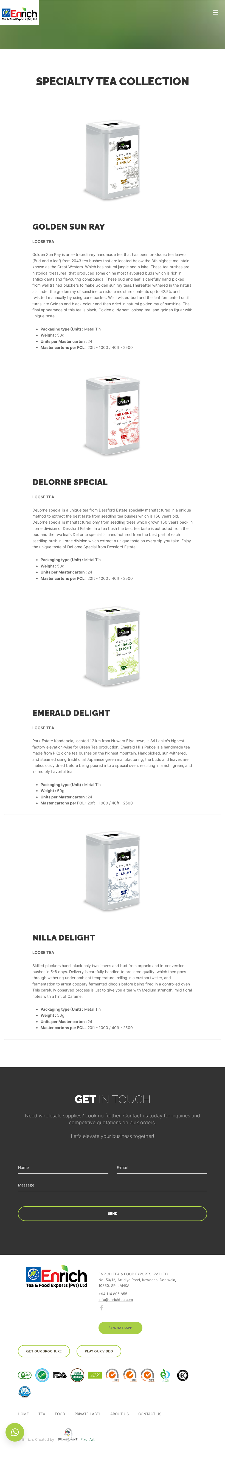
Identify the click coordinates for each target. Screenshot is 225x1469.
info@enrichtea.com (116, 1299)
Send (112, 1214)
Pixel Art (87, 1439)
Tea (41, 1414)
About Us (119, 1414)
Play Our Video (99, 1351)
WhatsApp (122, 1328)
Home (23, 1414)
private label (88, 1414)
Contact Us (149, 1414)
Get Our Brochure (44, 1351)
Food (60, 1414)
